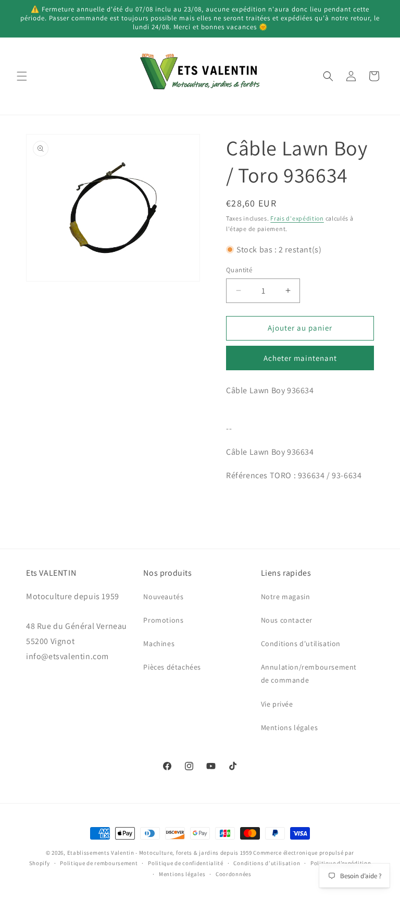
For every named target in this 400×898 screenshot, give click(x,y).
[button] (21, 76)
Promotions (163, 620)
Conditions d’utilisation (266, 863)
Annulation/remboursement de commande (309, 673)
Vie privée (277, 704)
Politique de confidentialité (185, 863)
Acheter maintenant (300, 358)
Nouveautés (163, 596)
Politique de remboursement (99, 863)
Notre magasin (285, 596)
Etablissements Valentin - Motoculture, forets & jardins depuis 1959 (159, 852)
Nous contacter (286, 620)
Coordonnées (234, 874)
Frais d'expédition (297, 218)
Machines (158, 643)
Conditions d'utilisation (301, 643)
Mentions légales (289, 727)
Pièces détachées (172, 667)
